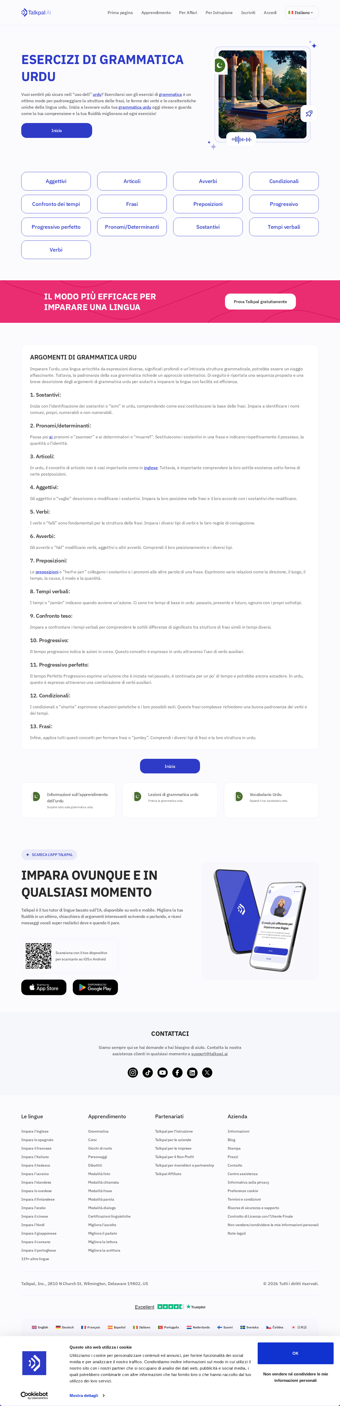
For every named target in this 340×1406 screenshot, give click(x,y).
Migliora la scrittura (104, 1250)
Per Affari (188, 12)
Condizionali (284, 181)
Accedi (270, 12)
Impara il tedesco (35, 1165)
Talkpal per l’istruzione (174, 1131)
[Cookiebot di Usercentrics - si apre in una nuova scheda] (34, 1396)
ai (51, 436)
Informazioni (238, 1131)
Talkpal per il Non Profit (174, 1156)
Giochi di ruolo (100, 1148)
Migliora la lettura (102, 1241)
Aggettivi (56, 181)
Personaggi (97, 1156)
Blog (231, 1139)
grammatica (170, 94)
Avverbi (208, 181)
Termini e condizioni (244, 1199)
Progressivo (284, 203)
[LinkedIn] (192, 1073)
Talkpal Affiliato (168, 1173)
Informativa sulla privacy (248, 1182)
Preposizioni (208, 203)
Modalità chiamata (103, 1182)
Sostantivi (208, 226)
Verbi (56, 249)
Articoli (132, 181)
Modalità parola (101, 1199)
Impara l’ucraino (35, 1173)
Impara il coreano (35, 1241)
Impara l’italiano (35, 1156)
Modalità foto (99, 1173)
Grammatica (98, 1131)
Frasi (132, 203)
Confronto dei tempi (56, 203)
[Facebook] (177, 1073)
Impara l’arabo (33, 1207)
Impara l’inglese (34, 1131)
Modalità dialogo (102, 1207)
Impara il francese (36, 1148)
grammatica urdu (134, 107)
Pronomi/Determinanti (132, 226)
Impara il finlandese (38, 1199)
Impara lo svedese (36, 1190)
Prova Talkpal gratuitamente (260, 301)
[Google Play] (95, 987)
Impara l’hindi (33, 1224)
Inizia (57, 130)
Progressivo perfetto (56, 226)
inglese (151, 467)
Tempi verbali (284, 226)
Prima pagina (120, 12)
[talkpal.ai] (36, 12)
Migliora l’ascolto (102, 1224)
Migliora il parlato (102, 1233)
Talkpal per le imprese (173, 1148)
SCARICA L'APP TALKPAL (52, 854)
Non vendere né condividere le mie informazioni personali (295, 1376)
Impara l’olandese (36, 1182)
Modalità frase (100, 1190)
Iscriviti (248, 12)
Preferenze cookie (243, 1190)
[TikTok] (147, 1073)
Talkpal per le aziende (173, 1139)
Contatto (235, 1165)
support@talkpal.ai (209, 1053)
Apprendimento (156, 12)
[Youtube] (162, 1073)
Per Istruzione (219, 12)
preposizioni (47, 571)
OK (295, 1353)
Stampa (234, 1148)
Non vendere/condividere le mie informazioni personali (273, 1224)
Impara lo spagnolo (37, 1139)
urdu (97, 94)
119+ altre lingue (35, 1258)
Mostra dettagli (84, 1395)
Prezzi (233, 1156)
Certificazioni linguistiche (109, 1216)
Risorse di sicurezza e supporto (253, 1207)
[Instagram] (133, 1073)
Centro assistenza (242, 1173)
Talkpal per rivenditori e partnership (184, 1165)
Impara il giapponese (39, 1233)
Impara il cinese (34, 1216)
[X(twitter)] (207, 1073)
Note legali (237, 1233)
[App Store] (43, 987)
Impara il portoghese (38, 1250)
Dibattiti (95, 1165)
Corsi (92, 1139)
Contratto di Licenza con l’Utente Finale (260, 1216)
